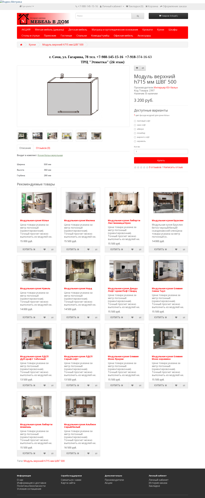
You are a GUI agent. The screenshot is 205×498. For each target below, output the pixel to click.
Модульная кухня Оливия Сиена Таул (167, 289)
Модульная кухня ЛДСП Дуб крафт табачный (34, 357)
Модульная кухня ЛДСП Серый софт (78, 357)
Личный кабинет (159, 479)
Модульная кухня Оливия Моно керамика (167, 357)
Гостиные (66, 35)
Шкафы (173, 29)
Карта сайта (68, 482)
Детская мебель (77, 29)
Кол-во (137, 146)
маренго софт (143, 137)
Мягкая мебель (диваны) (49, 29)
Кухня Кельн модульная (50, 155)
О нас (20, 479)
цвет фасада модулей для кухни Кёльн (152, 115)
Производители (114, 479)
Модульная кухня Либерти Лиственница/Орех (124, 221)
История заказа (158, 482)
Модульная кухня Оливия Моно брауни (123, 357)
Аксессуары (144, 35)
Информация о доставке (31, 482)
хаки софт (141, 125)
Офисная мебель (123, 35)
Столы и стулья (30, 35)
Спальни (82, 35)
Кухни (160, 29)
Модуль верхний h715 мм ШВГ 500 (62, 44)
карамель (141, 141)
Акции (108, 482)
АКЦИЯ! (26, 29)
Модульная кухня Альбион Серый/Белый (80, 425)
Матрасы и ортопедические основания (115, 29)
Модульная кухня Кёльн (34, 220)
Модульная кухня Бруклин (167, 220)
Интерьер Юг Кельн (166, 87)
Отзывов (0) (43, 148)
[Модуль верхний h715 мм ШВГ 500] (73, 96)
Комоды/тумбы (100, 35)
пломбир (141, 133)
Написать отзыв (173, 167)
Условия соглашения (29, 488)
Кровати (147, 29)
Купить (161, 160)
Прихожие (50, 35)
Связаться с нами (71, 479)
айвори (140, 129)
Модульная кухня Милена (79, 220)
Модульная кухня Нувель (35, 288)
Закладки (154, 485)
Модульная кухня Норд (78, 288)
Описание (25, 148)
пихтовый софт (143, 121)
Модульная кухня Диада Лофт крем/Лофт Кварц (122, 289)
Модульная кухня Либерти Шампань (36, 425)
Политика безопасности (31, 485)
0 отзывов (155, 167)
